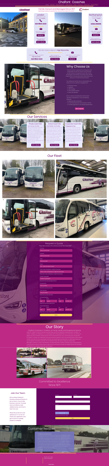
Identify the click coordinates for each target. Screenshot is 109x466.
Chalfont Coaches (34, 455)
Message (57, 404)
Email (41, 258)
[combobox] (56, 271)
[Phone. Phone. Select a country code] (41, 266)
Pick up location (43, 283)
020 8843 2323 (13, 462)
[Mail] (41, 28)
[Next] (104, 438)
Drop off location (43, 290)
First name (42, 248)
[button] (62, 413)
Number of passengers (44, 276)
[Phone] (41, 20)
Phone (41, 264)
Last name (42, 253)
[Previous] (4, 438)
